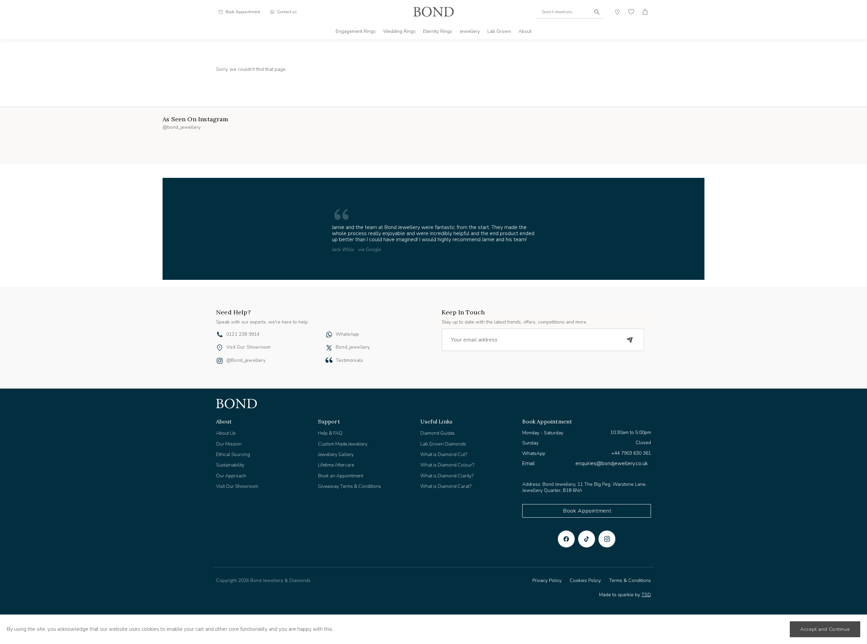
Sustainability (230, 465)
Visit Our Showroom (248, 347)
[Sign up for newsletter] (630, 340)
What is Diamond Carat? (445, 486)
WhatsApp (347, 334)
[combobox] (570, 12)
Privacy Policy (547, 580)
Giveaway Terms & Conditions (349, 486)
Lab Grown (499, 31)
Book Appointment (587, 511)
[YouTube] (586, 539)
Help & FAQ (330, 433)
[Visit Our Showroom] (219, 347)
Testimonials (349, 360)
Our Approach (231, 476)
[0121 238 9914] (220, 335)
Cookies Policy (585, 580)
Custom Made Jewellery (342, 444)
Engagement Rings (356, 31)
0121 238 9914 (242, 334)
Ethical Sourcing (233, 454)
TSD (646, 594)
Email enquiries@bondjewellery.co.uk (585, 463)
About (525, 31)
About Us (226, 433)
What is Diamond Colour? (447, 465)
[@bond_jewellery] (220, 361)
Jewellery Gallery (336, 454)
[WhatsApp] (329, 335)
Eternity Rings (437, 31)
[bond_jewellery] (329, 347)
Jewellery (470, 31)
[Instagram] (606, 539)
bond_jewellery (353, 347)
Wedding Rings (399, 31)
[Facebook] (566, 539)
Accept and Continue (825, 629)
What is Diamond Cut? (443, 454)
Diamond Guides (437, 433)
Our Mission (228, 444)
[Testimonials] (329, 360)
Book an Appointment (340, 476)
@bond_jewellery (246, 360)
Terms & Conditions (630, 580)
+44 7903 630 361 (631, 453)
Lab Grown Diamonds (443, 444)
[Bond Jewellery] (433, 12)
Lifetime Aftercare (336, 465)
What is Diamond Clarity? (446, 476)
